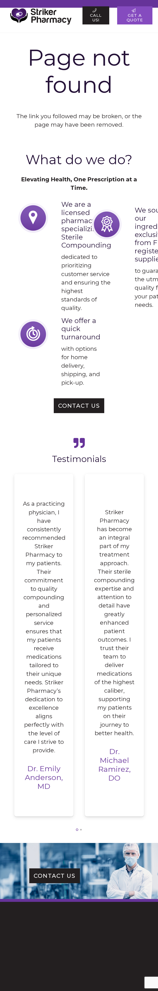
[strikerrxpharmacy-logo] (39, 15)
